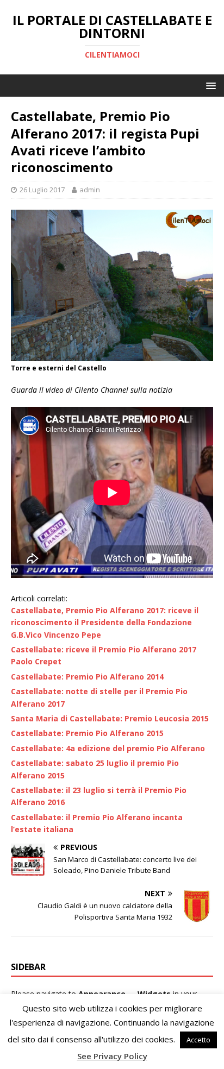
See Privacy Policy (112, 1056)
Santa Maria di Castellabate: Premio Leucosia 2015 (110, 718)
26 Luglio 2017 (42, 189)
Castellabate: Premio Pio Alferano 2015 (87, 733)
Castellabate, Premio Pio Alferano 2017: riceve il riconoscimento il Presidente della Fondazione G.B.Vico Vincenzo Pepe (104, 622)
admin (89, 189)
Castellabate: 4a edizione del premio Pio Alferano (108, 748)
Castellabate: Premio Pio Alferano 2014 (87, 676)
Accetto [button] (198, 1040)
